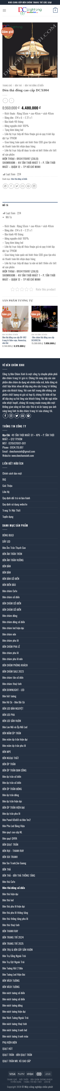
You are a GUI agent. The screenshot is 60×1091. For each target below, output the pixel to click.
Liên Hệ (5, 492)
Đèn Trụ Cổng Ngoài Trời (14, 956)
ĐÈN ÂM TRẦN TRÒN (12, 554)
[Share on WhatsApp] (5, 186)
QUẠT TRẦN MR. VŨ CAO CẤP (16, 1061)
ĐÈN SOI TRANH (10, 857)
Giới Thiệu (7, 486)
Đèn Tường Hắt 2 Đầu (12, 968)
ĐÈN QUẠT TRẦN (10, 844)
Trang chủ (7, 85)
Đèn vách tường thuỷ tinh (14, 1024)
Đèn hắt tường (9, 696)
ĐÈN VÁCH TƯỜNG (11, 981)
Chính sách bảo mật (12, 473)
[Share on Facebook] (11, 186)
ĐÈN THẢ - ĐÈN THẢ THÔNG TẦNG (18, 875)
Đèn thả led (8, 900)
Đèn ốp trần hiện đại (12, 801)
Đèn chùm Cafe (9, 591)
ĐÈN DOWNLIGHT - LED (13, 690)
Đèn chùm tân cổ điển (12, 677)
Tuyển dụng (7, 517)
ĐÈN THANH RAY (10, 931)
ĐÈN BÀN (6, 566)
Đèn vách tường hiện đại (14, 1011)
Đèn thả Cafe (8, 882)
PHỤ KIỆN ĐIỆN (9, 1042)
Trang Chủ (12, 1079)
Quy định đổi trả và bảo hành (16, 498)
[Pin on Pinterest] (28, 186)
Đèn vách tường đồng (12, 1005)
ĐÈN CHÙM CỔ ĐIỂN (11, 603)
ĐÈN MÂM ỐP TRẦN (11, 733)
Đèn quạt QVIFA (9, 838)
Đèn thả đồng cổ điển (34, 85)
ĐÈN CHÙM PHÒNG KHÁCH (15, 665)
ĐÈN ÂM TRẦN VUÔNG (13, 560)
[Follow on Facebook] (5, 415)
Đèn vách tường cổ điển (13, 993)
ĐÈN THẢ (18, 85)
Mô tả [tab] (5, 205)
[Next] (57, 329)
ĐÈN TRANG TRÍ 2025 (13, 943)
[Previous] (2, 329)
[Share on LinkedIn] (34, 186)
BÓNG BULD (8, 535)
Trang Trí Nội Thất (11, 510)
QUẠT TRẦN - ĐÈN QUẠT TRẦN (17, 1055)
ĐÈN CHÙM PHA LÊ (11, 647)
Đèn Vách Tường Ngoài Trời (15, 1018)
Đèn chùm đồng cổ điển (13, 622)
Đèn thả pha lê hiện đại (13, 906)
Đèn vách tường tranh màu (15, 1036)
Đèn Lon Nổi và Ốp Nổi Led (14, 727)
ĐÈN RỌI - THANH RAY (13, 851)
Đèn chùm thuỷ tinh (12, 684)
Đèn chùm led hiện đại (13, 628)
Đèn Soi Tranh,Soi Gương (14, 863)
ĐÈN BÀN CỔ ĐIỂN (10, 579)
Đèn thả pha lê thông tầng (15, 913)
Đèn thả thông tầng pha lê (15, 919)
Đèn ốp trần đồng (10, 795)
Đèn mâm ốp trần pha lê (14, 746)
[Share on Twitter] (17, 186)
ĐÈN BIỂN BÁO (9, 585)
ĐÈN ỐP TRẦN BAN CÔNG (14, 770)
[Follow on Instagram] (11, 415)
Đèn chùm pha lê (10, 640)
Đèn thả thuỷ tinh (11, 925)
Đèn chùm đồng (9, 616)
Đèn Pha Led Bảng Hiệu (13, 826)
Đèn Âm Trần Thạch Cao (14, 548)
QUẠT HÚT (7, 1049)
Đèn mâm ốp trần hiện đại (15, 739)
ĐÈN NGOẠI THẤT (10, 758)
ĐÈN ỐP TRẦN (9, 764)
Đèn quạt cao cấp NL (12, 832)
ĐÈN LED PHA (8, 715)
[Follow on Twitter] (17, 415)
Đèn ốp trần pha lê (11, 814)
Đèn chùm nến (9, 634)
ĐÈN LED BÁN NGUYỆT (12, 708)
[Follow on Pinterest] (28, 415)
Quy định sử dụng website (14, 504)
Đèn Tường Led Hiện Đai (13, 974)
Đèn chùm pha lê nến (12, 659)
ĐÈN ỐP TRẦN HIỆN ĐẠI (13, 807)
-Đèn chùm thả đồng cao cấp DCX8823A (43, 339)
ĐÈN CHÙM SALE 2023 (13, 671)
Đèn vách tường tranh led (14, 1030)
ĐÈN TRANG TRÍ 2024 (13, 937)
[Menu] (4, 10)
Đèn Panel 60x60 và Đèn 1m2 (16, 820)
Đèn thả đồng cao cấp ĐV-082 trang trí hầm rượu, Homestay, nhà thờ (14, 340)
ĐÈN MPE (6, 752)
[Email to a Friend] (22, 186)
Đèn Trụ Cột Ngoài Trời (13, 962)
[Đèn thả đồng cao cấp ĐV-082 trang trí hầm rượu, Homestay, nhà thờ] (15, 319)
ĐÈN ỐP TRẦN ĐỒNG (12, 789)
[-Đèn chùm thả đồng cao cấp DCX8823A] (45, 319)
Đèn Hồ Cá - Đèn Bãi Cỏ (13, 702)
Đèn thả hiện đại (10, 894)
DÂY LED (6, 541)
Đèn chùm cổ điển (11, 597)
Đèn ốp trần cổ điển (11, 777)
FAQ (4, 479)
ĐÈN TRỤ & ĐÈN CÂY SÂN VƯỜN (17, 950)
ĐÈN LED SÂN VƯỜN (11, 721)
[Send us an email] (22, 415)
